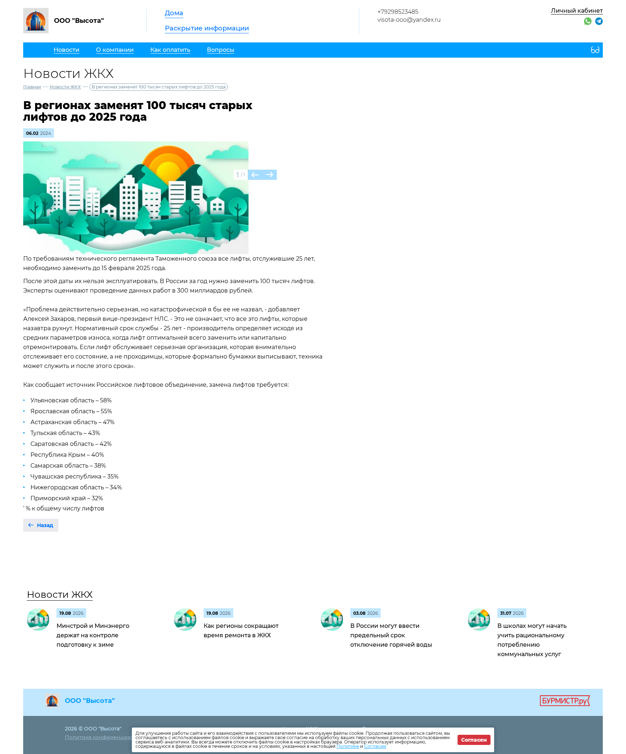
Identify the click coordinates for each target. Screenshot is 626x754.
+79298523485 (397, 11)
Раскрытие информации (207, 28)
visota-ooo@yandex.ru (409, 19)
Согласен (474, 740)
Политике (348, 746)
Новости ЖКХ (65, 87)
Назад (45, 525)
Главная (32, 87)
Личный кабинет (577, 10)
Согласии (375, 746)
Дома (174, 13)
